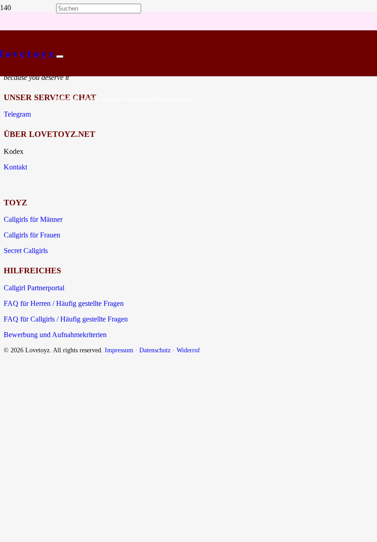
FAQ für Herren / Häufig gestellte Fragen (64, 303)
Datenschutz (155, 350)
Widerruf (188, 350)
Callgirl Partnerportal (34, 288)
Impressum (119, 350)
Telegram (17, 114)
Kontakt (15, 167)
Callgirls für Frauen (32, 235)
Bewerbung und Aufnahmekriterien (55, 335)
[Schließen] (59, 56)
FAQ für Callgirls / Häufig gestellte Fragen (66, 319)
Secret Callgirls (26, 250)
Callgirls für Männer (33, 219)
